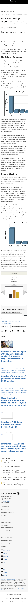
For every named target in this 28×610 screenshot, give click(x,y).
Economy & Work (5, 531)
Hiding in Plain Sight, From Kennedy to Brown (14, 15)
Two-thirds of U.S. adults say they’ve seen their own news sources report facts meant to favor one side (13, 447)
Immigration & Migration (7, 512)
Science (3, 534)
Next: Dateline (14, 273)
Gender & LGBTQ (5, 525)
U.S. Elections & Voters (6, 323)
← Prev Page (14, 277)
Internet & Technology (7, 537)
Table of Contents (6, 37)
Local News (17, 321)
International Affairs (6, 509)
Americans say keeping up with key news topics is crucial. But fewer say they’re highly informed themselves (13, 356)
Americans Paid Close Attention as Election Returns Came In (11, 424)
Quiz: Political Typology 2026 (12, 466)
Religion (3, 519)
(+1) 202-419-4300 (5, 501)
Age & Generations (6, 522)
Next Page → (14, 281)
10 (16, 279)
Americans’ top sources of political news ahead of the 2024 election (14, 378)
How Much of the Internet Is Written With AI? (14, 462)
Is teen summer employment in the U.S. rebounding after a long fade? (14, 484)
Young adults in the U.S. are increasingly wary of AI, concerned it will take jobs (14, 472)
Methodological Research (7, 543)
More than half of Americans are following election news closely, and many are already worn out (13, 401)
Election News (4, 321)
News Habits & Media (6, 540)
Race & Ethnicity (5, 516)
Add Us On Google (11, 27)
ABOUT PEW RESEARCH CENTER (8, 579)
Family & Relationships (7, 527)
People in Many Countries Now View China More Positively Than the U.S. (14, 478)
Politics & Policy (5, 506)
